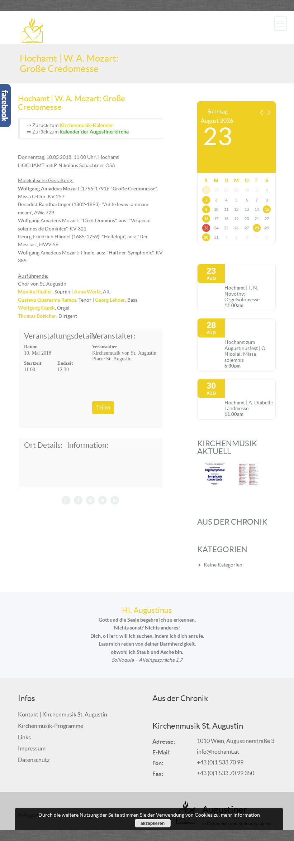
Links (24, 737)
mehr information (240, 815)
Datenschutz (33, 760)
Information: (87, 445)
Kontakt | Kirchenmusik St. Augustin (62, 714)
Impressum (32, 748)
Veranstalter (104, 346)
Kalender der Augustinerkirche (94, 132)
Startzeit (32, 363)
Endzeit (65, 363)
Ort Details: (43, 445)
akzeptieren (153, 823)
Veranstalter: (113, 336)
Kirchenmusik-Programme (50, 726)
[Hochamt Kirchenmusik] (32, 29)
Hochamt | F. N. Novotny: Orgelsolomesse (242, 294)
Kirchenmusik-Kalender (86, 125)
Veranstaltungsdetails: (56, 336)
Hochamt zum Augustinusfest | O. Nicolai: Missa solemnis (245, 351)
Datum (31, 346)
